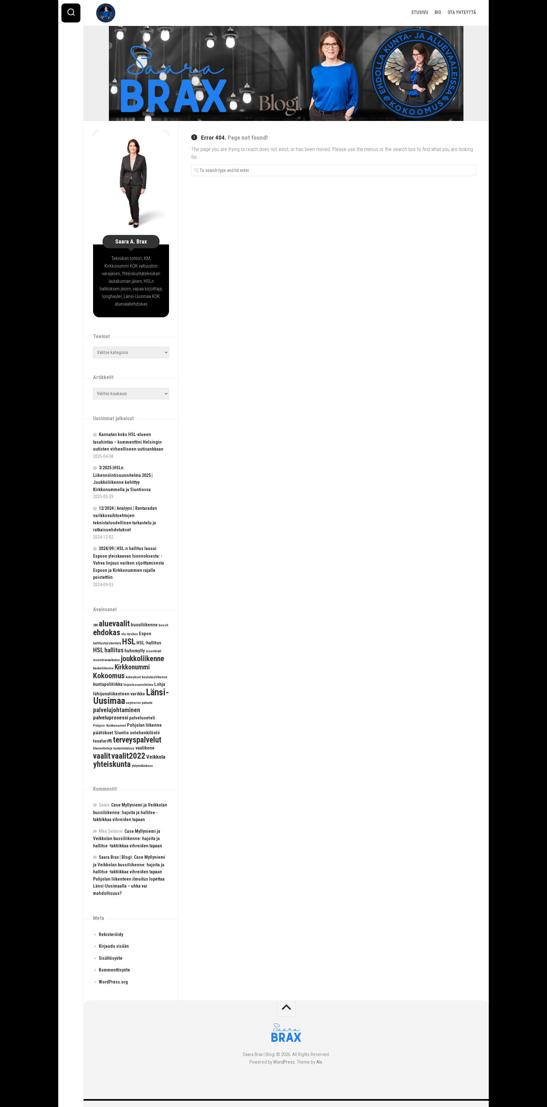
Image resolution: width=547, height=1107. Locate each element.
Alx (319, 1062)
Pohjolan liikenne (144, 725)
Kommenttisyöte (114, 969)
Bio (438, 12)
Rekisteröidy (111, 934)
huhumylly (134, 651)
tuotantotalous (124, 748)
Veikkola (155, 757)
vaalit (101, 756)
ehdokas (106, 632)
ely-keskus (129, 634)
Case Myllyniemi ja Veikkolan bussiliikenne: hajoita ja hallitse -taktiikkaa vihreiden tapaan (130, 812)
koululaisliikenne (154, 677)
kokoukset (133, 677)
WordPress (284, 1062)
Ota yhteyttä (462, 12)
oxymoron (133, 703)
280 (95, 625)
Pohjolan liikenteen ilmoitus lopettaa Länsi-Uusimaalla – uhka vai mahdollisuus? (129, 886)
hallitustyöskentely (107, 643)
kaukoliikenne (103, 668)
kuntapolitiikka (108, 684)
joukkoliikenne (142, 658)
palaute (147, 703)
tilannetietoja (102, 748)
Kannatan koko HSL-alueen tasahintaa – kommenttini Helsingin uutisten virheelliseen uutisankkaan (128, 442)
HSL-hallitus (148, 643)
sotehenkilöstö (145, 733)
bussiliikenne (144, 625)
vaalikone (144, 748)
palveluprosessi (110, 717)
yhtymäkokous (142, 766)
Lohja (159, 684)
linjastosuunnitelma (138, 685)
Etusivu (420, 12)
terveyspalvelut (137, 739)
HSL (128, 641)
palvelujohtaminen (116, 710)
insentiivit (153, 651)
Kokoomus (109, 675)
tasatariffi (102, 741)
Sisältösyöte (111, 958)
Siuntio (121, 733)
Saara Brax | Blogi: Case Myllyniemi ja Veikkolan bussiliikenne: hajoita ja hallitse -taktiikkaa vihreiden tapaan (129, 864)
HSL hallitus (108, 650)
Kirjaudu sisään (114, 946)
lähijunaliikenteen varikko (119, 694)
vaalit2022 (128, 756)
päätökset (103, 733)
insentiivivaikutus (106, 660)
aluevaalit (114, 623)
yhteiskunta (112, 764)
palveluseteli (142, 718)
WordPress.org (113, 981)
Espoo (145, 633)
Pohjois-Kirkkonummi (109, 726)
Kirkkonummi (132, 667)
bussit (163, 625)
